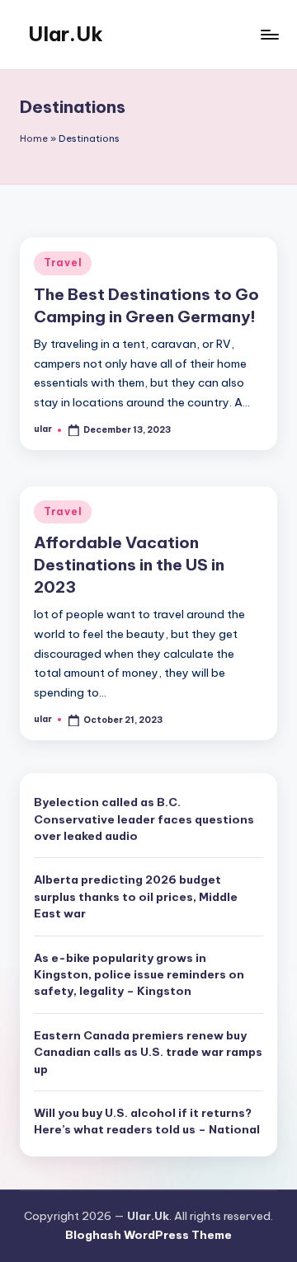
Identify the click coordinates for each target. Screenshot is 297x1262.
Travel (63, 262)
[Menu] (269, 34)
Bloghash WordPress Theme (148, 1234)
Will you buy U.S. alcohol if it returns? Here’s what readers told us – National (147, 1121)
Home (34, 138)
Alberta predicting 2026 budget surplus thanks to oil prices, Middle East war (136, 896)
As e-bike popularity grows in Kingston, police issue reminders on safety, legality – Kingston (139, 974)
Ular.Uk (65, 33)
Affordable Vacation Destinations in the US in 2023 (129, 564)
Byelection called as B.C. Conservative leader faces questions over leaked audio (144, 819)
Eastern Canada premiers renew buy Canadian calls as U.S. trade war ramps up (148, 1052)
